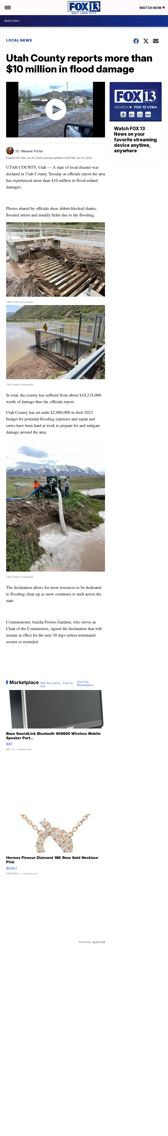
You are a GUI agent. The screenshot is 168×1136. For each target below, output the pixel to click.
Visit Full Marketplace (85, 684)
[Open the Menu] (7, 7)
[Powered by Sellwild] (98, 942)
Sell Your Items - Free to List (56, 685)
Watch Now (151, 8)
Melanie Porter (32, 151)
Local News (19, 40)
